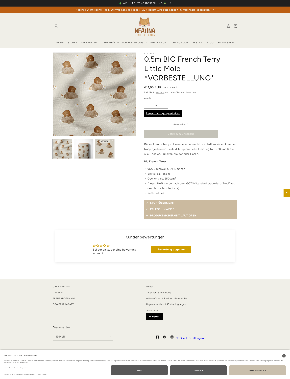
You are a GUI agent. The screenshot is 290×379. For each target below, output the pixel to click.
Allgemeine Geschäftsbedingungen (166, 304)
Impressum (152, 310)
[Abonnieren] (109, 337)
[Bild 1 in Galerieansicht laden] (62, 149)
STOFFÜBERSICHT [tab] (162, 202)
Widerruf (154, 316)
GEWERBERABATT (63, 304)
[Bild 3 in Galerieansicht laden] (105, 149)
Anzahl (147, 98)
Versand (160, 92)
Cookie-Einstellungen (190, 338)
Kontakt (150, 286)
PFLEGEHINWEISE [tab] (162, 209)
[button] (56, 26)
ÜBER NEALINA (61, 286)
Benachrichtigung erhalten (163, 113)
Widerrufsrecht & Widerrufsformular (166, 298)
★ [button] (286, 192)
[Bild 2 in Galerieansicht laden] (83, 149)
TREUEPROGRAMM (64, 298)
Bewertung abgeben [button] (171, 249)
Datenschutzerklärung (158, 292)
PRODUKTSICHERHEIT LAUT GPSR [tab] (173, 215)
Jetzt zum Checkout (181, 133)
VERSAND (58, 292)
